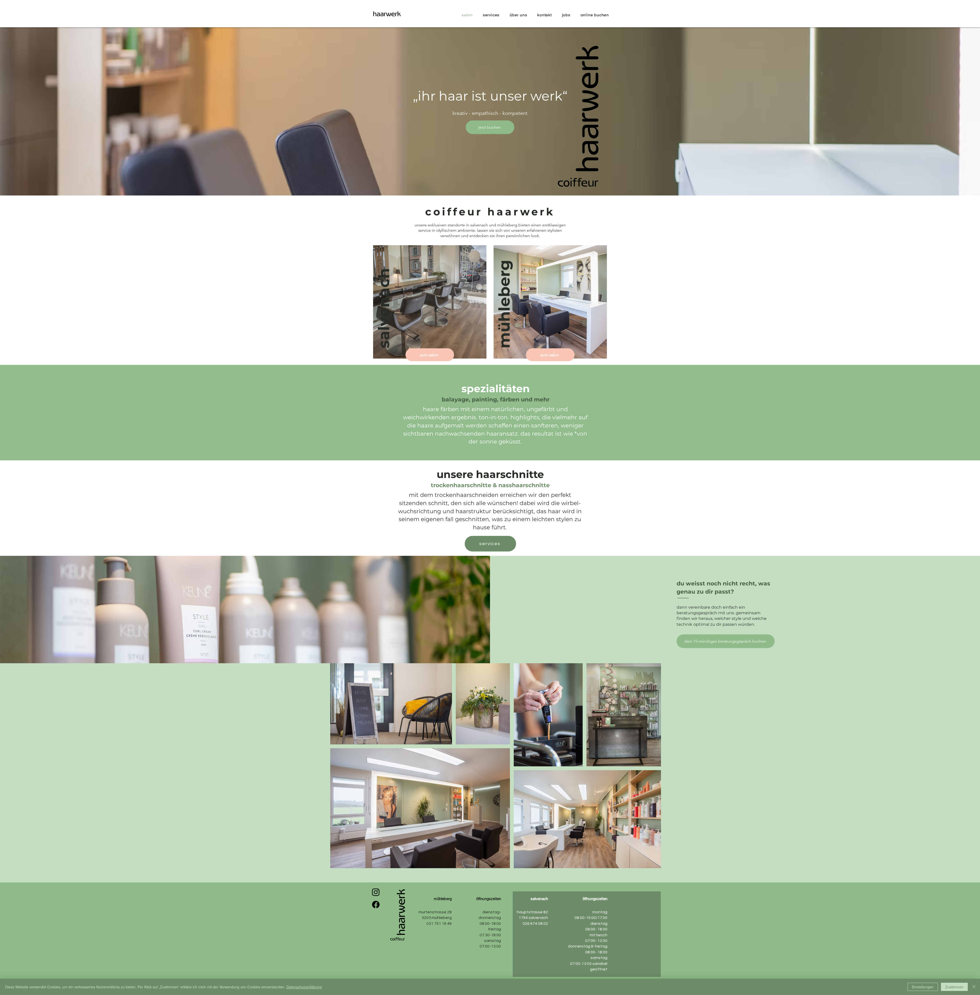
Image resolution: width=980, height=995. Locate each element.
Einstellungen (923, 986)
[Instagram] (376, 892)
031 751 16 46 (439, 924)
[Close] (974, 987)
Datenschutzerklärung (304, 986)
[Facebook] (376, 905)
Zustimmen (954, 986)
